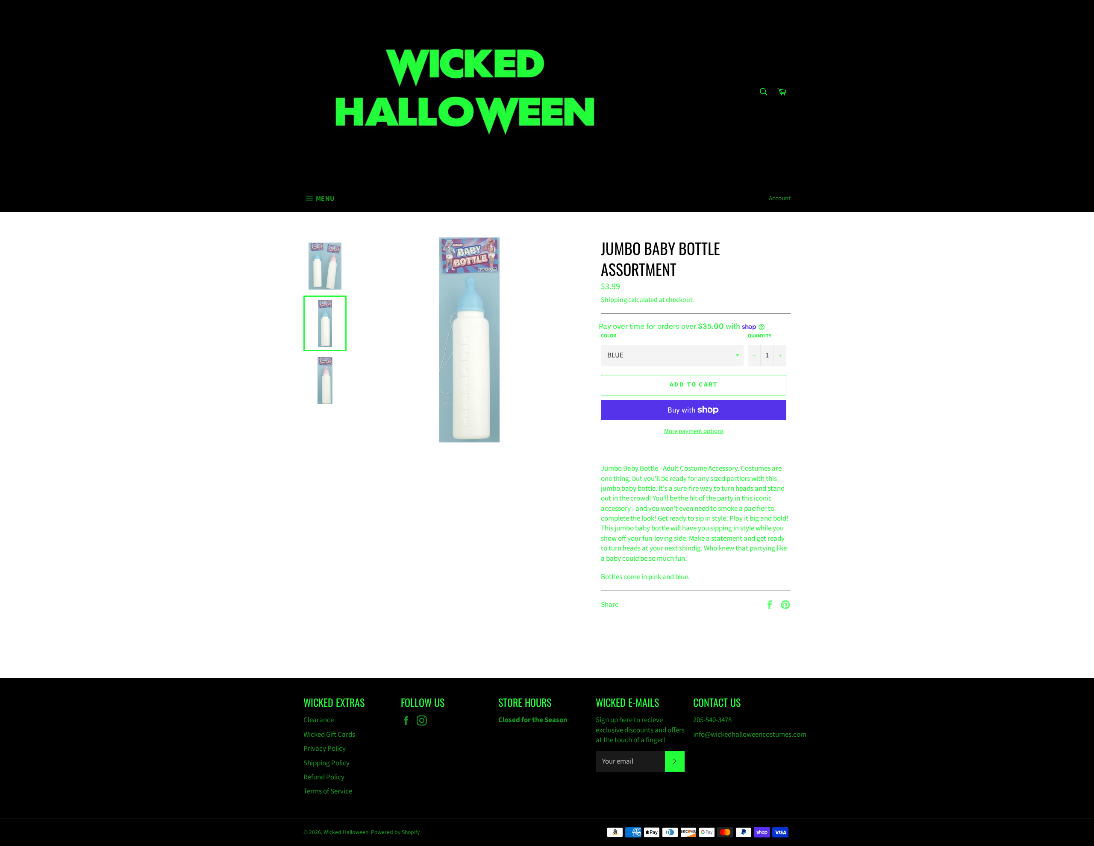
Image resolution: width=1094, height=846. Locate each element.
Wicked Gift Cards (329, 734)
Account (780, 198)
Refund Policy (323, 777)
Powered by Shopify (395, 832)
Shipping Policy (326, 763)
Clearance (318, 720)
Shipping (614, 299)
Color (608, 336)
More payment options (693, 431)
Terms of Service (327, 791)
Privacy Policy (324, 749)
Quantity (759, 336)
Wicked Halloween (345, 832)
